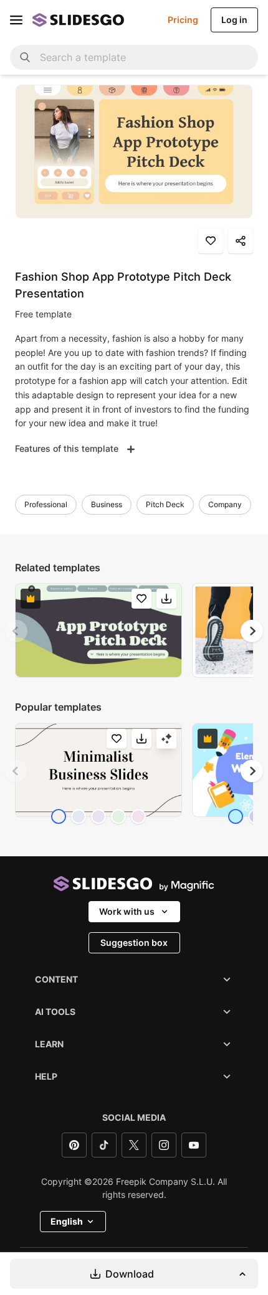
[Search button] (25, 57)
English (66, 1221)
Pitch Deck (165, 504)
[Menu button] (16, 20)
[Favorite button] (210, 240)
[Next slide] (252, 631)
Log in (234, 19)
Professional (45, 504)
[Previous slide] (16, 631)
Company (225, 504)
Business (106, 504)
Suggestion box (134, 942)
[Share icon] (240, 240)
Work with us (127, 911)
